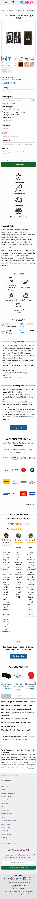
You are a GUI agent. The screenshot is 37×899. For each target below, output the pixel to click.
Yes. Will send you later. (12, 110)
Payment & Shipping (8, 793)
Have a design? (7, 107)
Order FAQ (6, 696)
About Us (4, 786)
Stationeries (20, 11)
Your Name (6, 125)
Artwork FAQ (16, 696)
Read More (32, 768)
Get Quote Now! (18, 428)
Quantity (5, 88)
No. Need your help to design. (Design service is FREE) (14, 113)
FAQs (3, 807)
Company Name (7, 117)
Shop (3, 790)
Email (4, 133)
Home (3, 11)
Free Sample (5, 827)
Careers (3, 817)
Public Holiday (6, 834)
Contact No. (7, 141)
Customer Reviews (7, 814)
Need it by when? (8, 97)
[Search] (13, 1)
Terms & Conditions (13, 882)
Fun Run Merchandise (8, 831)
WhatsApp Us (19, 165)
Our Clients (5, 810)
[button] (2, 568)
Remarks (5, 148)
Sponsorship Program (8, 820)
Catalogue (4, 803)
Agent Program (6, 824)
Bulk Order (10, 11)
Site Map (4, 838)
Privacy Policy (25, 882)
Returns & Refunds (7, 796)
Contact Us (4, 800)
